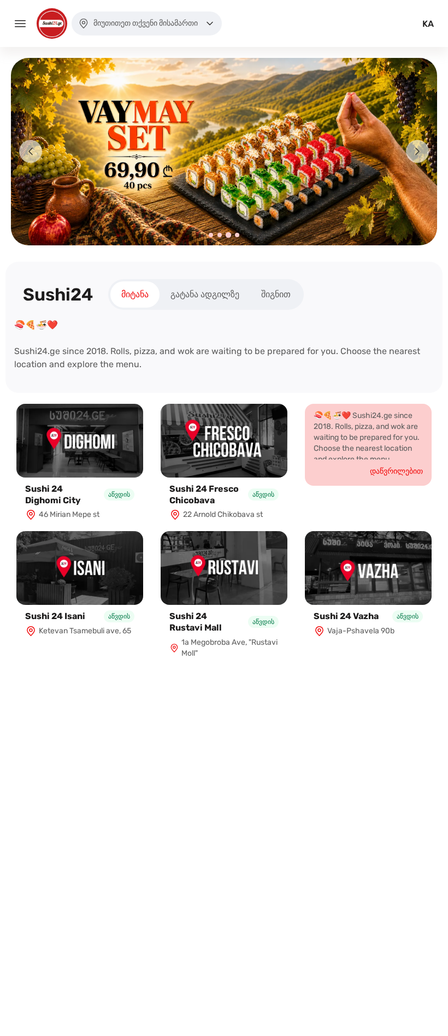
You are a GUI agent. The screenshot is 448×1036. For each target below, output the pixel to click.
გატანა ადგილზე (204, 294)
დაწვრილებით (396, 471)
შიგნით (276, 294)
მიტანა (135, 294)
